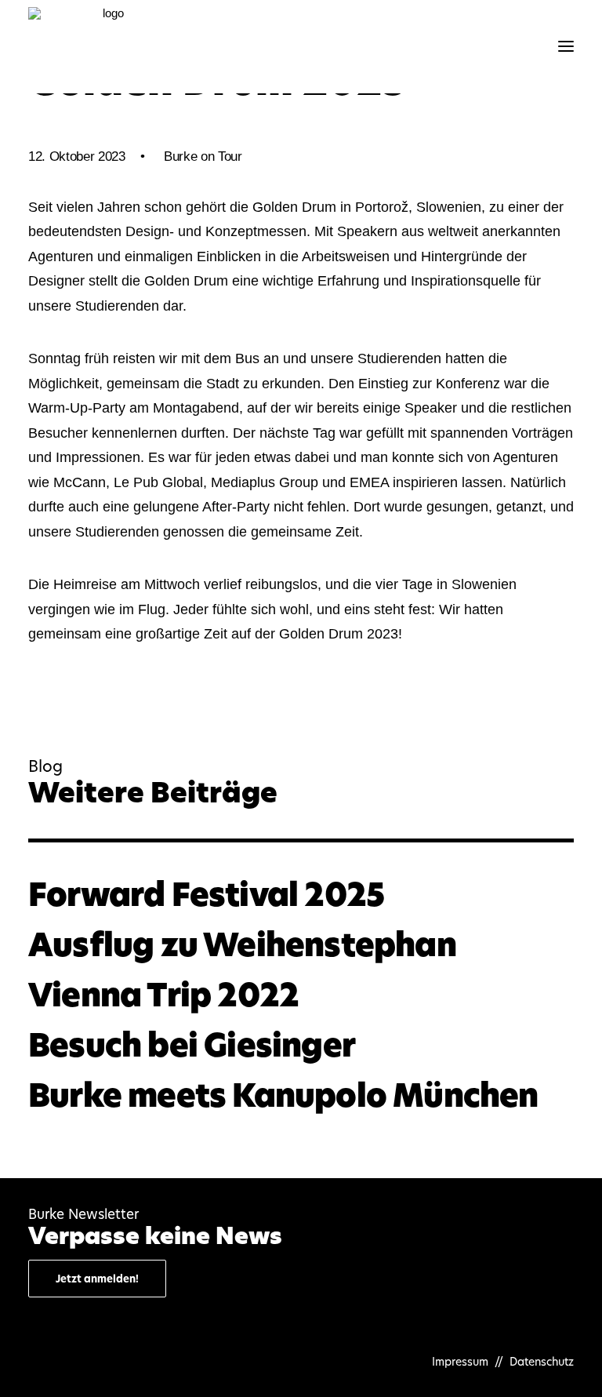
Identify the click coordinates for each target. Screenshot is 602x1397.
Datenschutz (542, 1361)
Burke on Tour (203, 156)
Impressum (461, 1361)
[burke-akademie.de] (106, 46)
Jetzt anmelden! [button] (97, 1278)
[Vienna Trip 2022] (301, 995)
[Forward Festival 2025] (301, 895)
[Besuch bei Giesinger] (301, 1045)
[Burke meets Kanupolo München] (301, 1095)
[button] (566, 46)
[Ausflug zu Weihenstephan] (301, 945)
